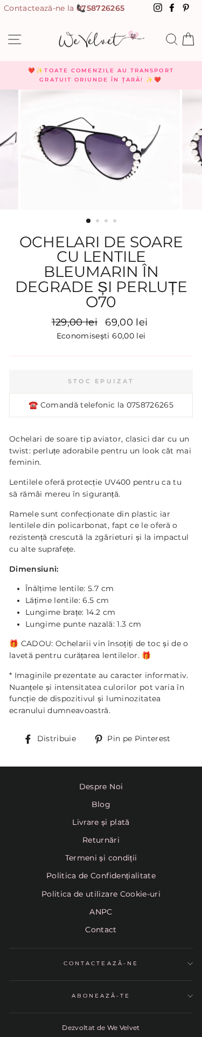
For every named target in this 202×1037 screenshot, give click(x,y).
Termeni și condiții (101, 857)
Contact (100, 929)
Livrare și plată (100, 822)
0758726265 (100, 8)
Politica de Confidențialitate (101, 875)
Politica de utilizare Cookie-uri (101, 894)
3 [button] (107, 222)
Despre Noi (101, 786)
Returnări (101, 840)
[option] (101, 75)
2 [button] (98, 222)
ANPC (100, 911)
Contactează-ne (101, 963)
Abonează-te (101, 995)
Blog (101, 804)
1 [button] (89, 221)
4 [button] (116, 222)
